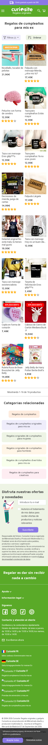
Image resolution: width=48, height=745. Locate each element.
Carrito (43, 10)
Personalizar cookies (34, 740)
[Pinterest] (32, 611)
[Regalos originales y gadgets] (22, 9)
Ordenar (37, 37)
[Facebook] (5, 611)
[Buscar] (38, 11)
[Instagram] (14, 611)
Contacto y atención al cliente (18, 620)
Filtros (11, 37)
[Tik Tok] (23, 611)
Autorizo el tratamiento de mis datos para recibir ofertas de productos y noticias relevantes (32, 516)
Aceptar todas (13, 740)
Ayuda (5, 591)
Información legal (11, 597)
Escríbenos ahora (15, 640)
